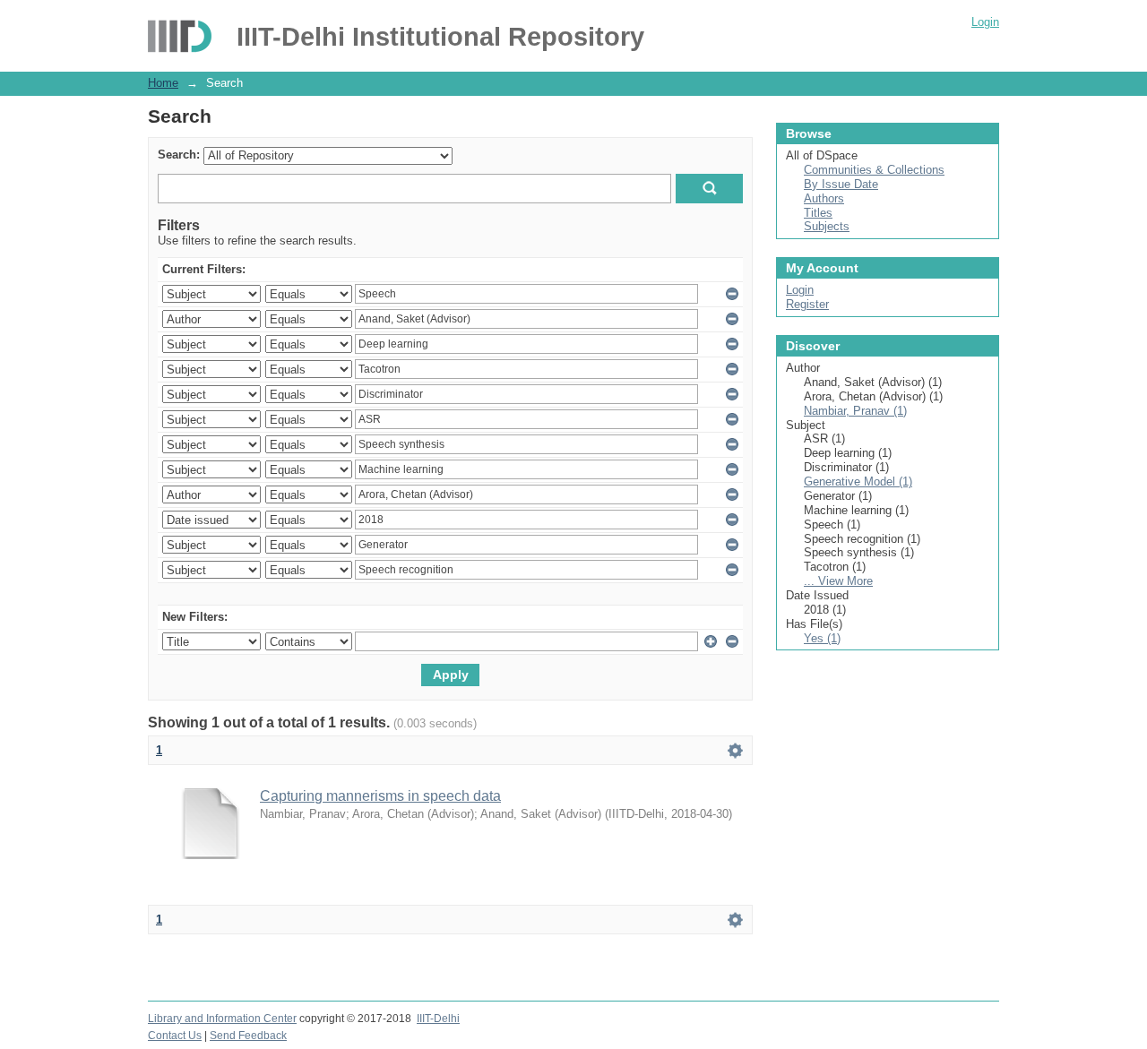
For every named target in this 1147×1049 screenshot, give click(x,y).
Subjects (826, 226)
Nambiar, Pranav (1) (855, 410)
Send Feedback (248, 1035)
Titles (818, 212)
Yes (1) (822, 638)
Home (163, 83)
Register (807, 304)
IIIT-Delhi (438, 1018)
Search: (179, 154)
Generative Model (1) (858, 481)
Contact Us (175, 1035)
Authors (824, 198)
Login (985, 22)
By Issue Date (841, 184)
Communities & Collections (874, 169)
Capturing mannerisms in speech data (380, 796)
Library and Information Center (222, 1018)
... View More (838, 581)
